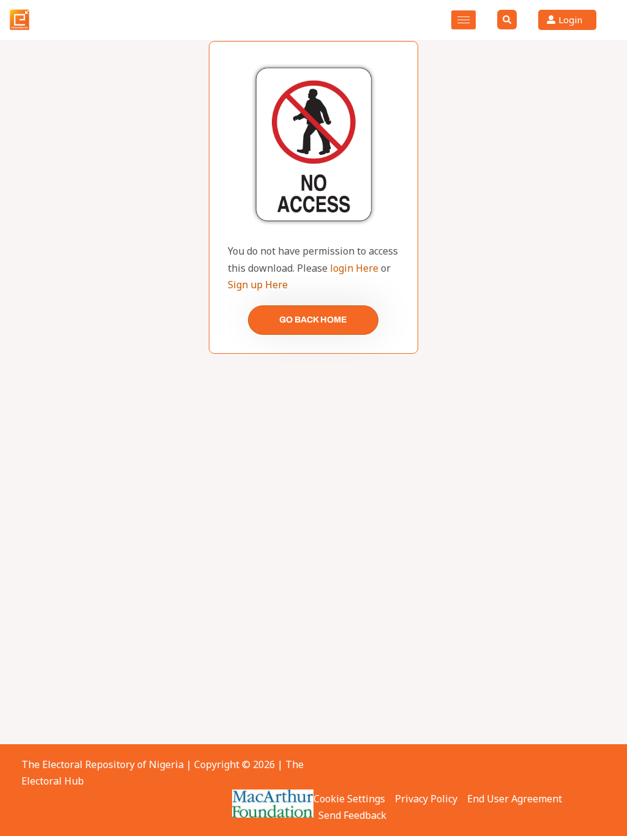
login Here (354, 268)
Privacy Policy (426, 798)
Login (570, 19)
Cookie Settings (349, 798)
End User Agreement (514, 798)
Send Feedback (352, 815)
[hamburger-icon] (463, 19)
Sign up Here (258, 284)
